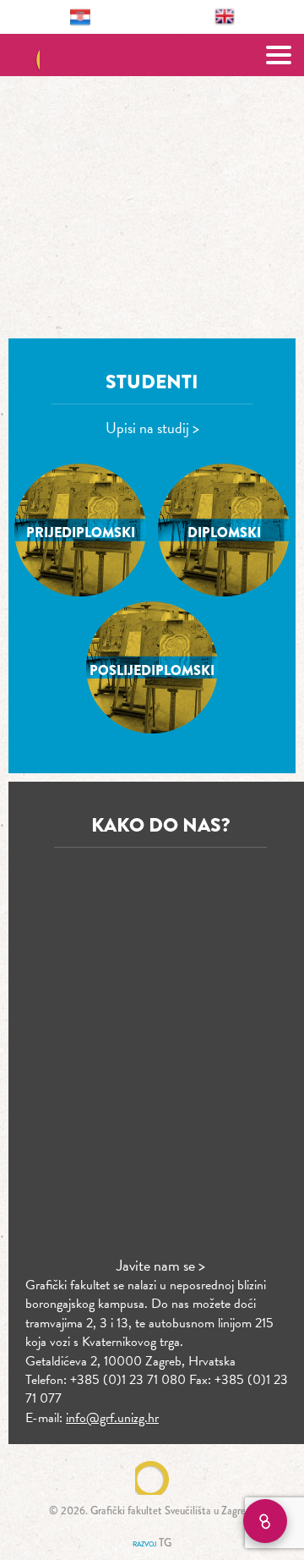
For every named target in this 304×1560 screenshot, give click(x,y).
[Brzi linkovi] (265, 1521)
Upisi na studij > (152, 427)
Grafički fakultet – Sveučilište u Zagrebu (152, 55)
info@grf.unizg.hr (112, 1418)
